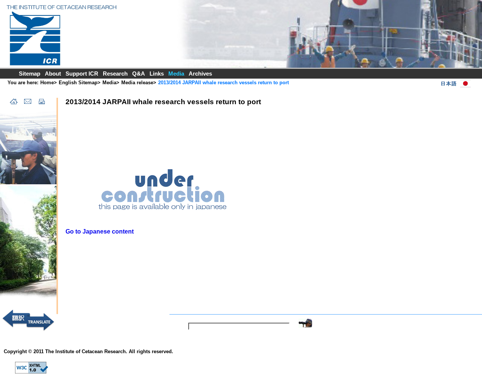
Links (156, 74)
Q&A (138, 74)
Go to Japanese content (100, 231)
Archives (200, 74)
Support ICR (82, 74)
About (53, 74)
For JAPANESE (454, 83)
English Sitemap (78, 82)
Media (109, 82)
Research (115, 74)
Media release (137, 82)
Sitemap (29, 74)
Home (47, 82)
